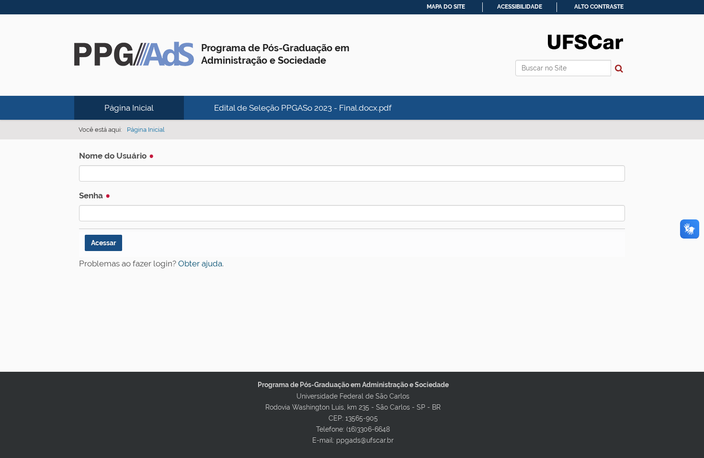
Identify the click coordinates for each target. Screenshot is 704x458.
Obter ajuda (200, 263)
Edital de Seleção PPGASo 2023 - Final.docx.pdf (303, 108)
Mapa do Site (446, 6)
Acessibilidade (519, 6)
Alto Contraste (599, 6)
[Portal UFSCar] (585, 41)
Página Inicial (129, 108)
